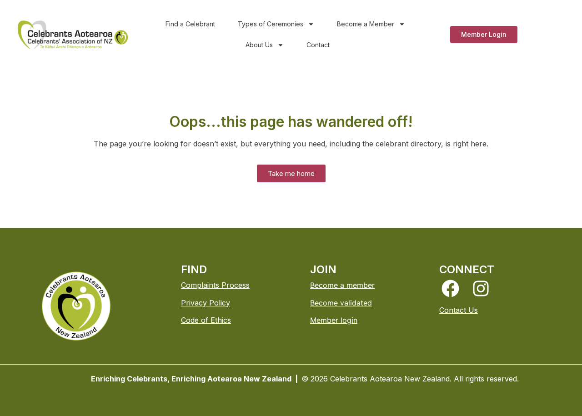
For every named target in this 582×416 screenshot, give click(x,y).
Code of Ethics (206, 320)
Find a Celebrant (190, 24)
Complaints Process (215, 285)
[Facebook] (450, 288)
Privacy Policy (205, 302)
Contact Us (458, 310)
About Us (259, 45)
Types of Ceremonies (270, 24)
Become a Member (365, 24)
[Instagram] (481, 288)
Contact (318, 45)
